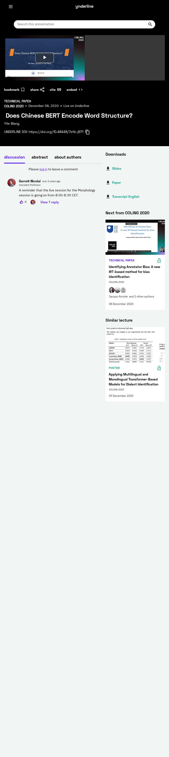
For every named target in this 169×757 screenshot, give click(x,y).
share (34, 89)
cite (53, 89)
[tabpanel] (53, 186)
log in (43, 169)
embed (72, 89)
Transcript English (125, 196)
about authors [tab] (67, 156)
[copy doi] (90, 132)
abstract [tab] (40, 156)
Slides (116, 168)
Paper (116, 182)
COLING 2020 (137, 212)
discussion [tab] (14, 156)
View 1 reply (49, 202)
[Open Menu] (10, 6)
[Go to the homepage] (84, 7)
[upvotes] (21, 202)
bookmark (11, 89)
